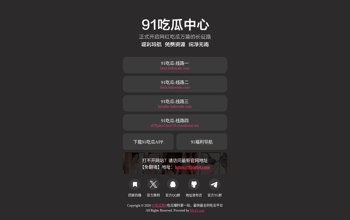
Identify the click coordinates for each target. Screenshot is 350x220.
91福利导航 (202, 142)
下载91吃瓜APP (148, 142)
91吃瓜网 (158, 205)
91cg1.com (197, 210)
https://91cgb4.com (192, 167)
